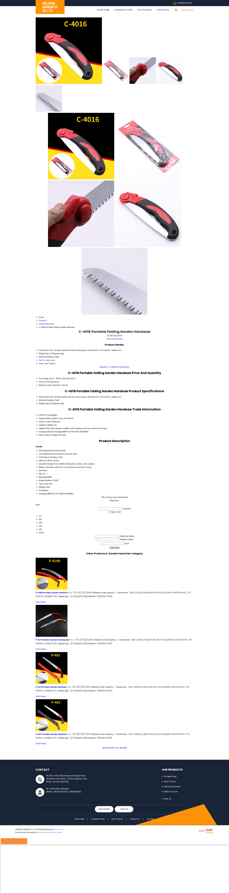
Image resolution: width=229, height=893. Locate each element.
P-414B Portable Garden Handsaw (52, 592)
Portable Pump (170, 776)
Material (42, 400)
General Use (44, 397)
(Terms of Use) (58, 829)
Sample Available (46, 425)
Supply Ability (45, 418)
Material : (100, 596)
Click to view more (47, 360)
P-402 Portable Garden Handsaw (51, 734)
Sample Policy (44, 428)
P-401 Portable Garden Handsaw (51, 687)
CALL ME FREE (121, 748)
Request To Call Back (109, 367)
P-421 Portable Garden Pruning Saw (52, 640)
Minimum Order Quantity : (105, 592)
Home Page (103, 9)
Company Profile (123, 9)
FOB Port (43, 415)
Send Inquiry (124, 367)
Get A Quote (187, 10)
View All (167, 798)
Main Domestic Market (48, 435)
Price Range (44, 378)
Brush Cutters (170, 781)
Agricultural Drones (172, 786)
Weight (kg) (44, 403)
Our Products (144, 9)
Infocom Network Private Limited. (49, 832)
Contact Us (163, 9)
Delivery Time (44, 421)
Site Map (150, 819)
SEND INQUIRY (108, 748)
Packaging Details (46, 431)
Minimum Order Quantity (49, 385)
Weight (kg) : (73, 596)
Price (41, 382)
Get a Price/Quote (114, 339)
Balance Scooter (171, 791)
